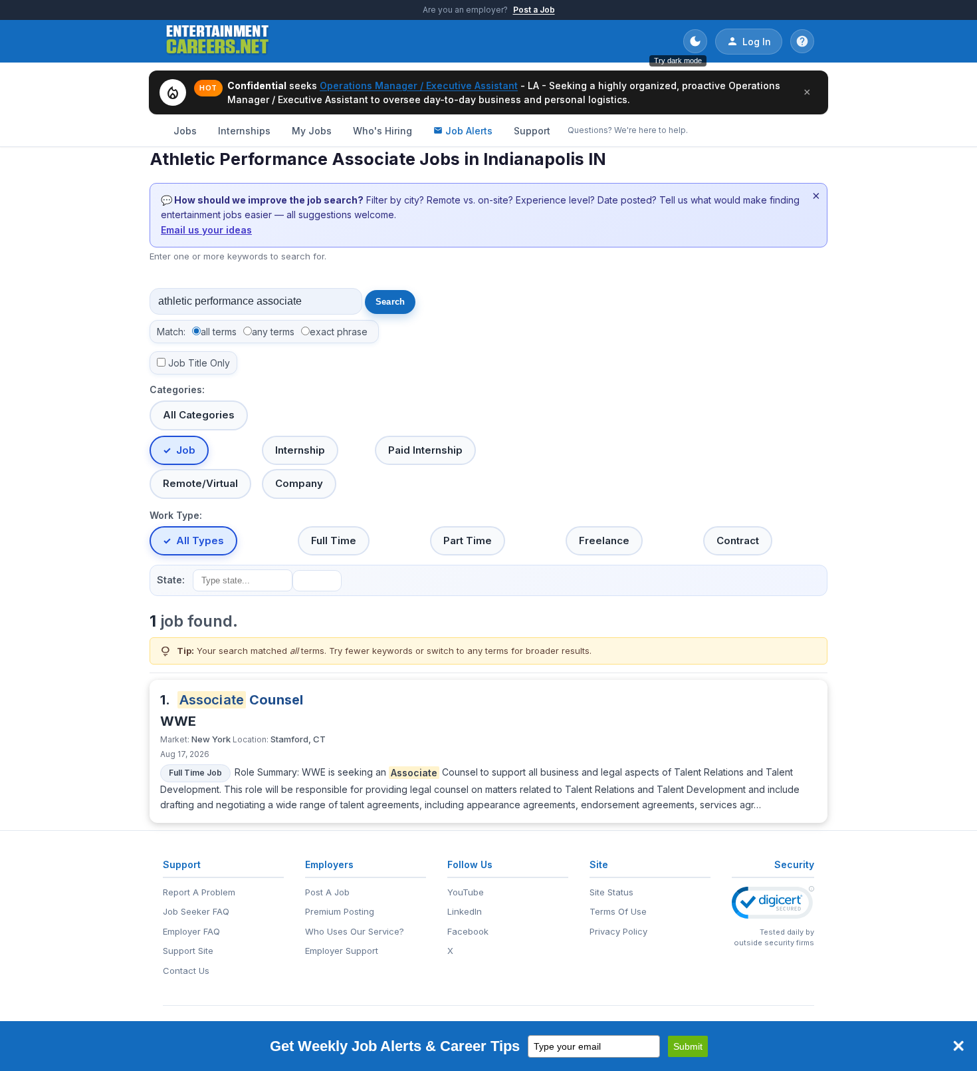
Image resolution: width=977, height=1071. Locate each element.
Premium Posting (339, 911)
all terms (219, 331)
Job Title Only (199, 363)
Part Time (467, 540)
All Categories (199, 414)
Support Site (188, 950)
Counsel (241, 700)
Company (299, 483)
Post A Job (327, 892)
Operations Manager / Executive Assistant (419, 85)
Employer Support (341, 950)
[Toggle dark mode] (695, 41)
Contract (737, 540)
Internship (300, 450)
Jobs (185, 130)
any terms (273, 331)
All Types (200, 540)
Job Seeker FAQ (196, 911)
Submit (688, 1046)
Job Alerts (468, 130)
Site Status (611, 892)
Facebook (468, 931)
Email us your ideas (206, 229)
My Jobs (312, 130)
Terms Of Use (618, 911)
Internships (244, 130)
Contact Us (186, 970)
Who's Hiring (382, 130)
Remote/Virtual (200, 483)
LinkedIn (464, 911)
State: (171, 579)
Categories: (177, 389)
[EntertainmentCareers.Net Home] (217, 41)
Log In (756, 41)
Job (185, 450)
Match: (171, 331)
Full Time (333, 540)
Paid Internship (425, 450)
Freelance (604, 540)
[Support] (802, 41)
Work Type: (176, 515)
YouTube (465, 892)
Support (532, 130)
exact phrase (339, 331)
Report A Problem (199, 892)
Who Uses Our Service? (354, 931)
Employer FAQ (191, 931)
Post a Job (534, 10)
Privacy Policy (618, 931)
